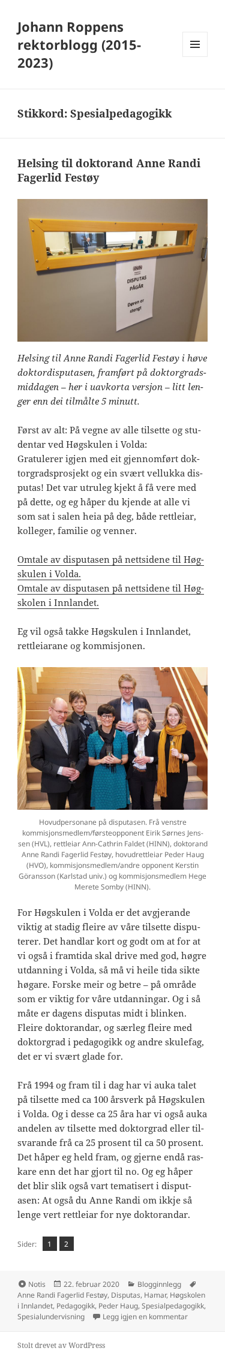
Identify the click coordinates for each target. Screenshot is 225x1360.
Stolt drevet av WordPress (61, 1345)
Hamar (155, 1295)
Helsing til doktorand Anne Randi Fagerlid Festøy (108, 170)
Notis (37, 1284)
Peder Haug (118, 1306)
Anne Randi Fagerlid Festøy (62, 1295)
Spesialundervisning (51, 1316)
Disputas (125, 1295)
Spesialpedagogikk (173, 1306)
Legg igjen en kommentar (145, 1316)
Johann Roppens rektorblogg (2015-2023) (79, 44)
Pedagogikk (75, 1306)
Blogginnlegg (159, 1284)
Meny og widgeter (195, 56)
